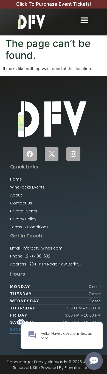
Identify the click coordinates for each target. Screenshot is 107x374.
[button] (84, 20)
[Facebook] (30, 154)
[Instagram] (73, 154)
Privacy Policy (23, 219)
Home (16, 179)
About (16, 195)
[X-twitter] (52, 154)
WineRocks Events (27, 187)
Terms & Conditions (29, 227)
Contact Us (21, 203)
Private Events (23, 211)
